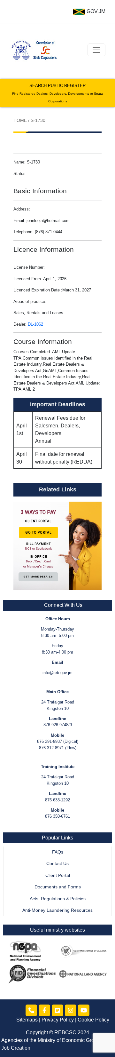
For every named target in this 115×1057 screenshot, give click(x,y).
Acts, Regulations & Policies (58, 898)
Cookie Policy (93, 1019)
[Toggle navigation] (96, 50)
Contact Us (57, 863)
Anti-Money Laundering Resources (57, 910)
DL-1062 (35, 324)
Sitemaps (27, 1019)
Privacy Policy (58, 1019)
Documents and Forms (57, 887)
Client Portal (57, 875)
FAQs (57, 852)
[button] (57, 545)
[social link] (31, 1010)
